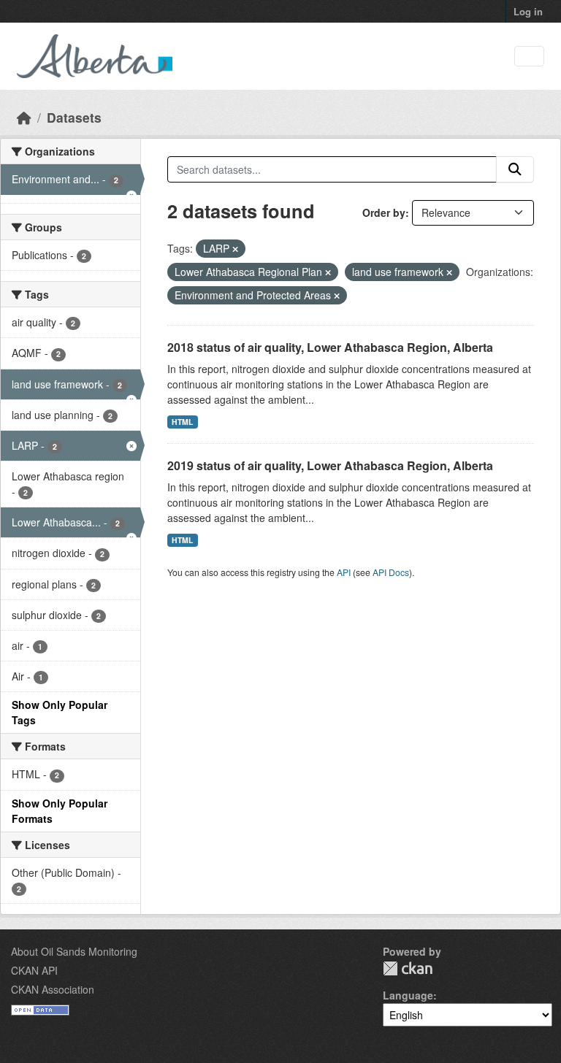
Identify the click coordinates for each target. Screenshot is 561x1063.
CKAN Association (52, 989)
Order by (383, 212)
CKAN (407, 968)
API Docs (391, 572)
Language (408, 995)
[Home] (24, 117)
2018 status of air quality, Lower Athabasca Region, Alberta (330, 347)
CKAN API (34, 970)
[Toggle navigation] (529, 56)
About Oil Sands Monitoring (74, 951)
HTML (182, 421)
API (344, 572)
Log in (528, 11)
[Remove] (235, 249)
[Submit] (515, 169)
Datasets (74, 117)
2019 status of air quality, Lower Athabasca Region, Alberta (330, 465)
